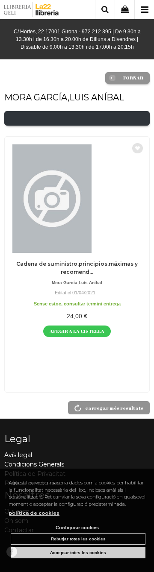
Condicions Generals (34, 464)
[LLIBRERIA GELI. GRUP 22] (31, 11)
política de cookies (34, 513)
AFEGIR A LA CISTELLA (77, 331)
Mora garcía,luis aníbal (77, 282)
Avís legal (18, 455)
